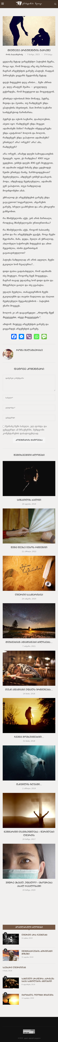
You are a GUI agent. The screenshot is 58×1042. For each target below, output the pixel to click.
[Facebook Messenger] (21, 336)
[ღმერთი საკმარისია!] (29, 573)
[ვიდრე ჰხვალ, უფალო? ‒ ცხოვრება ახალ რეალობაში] (29, 861)
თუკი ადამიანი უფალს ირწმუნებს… (29, 690)
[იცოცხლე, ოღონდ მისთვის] (11, 999)
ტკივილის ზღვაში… (29, 784)
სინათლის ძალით (29, 500)
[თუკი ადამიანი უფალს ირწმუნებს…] (29, 668)
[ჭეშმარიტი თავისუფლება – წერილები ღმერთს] (29, 810)
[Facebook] (14, 336)
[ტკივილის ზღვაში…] (29, 762)
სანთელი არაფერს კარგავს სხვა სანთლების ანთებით (38, 980)
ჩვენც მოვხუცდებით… (29, 737)
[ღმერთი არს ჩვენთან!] (11, 939)
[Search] (55, 4)
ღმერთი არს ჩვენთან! (34, 935)
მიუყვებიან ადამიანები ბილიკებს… (29, 642)
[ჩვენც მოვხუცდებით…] (29, 715)
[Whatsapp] (36, 336)
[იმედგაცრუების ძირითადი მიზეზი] (11, 955)
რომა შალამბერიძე (14, 54)
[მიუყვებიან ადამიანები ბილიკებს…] (29, 620)
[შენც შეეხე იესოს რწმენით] (29, 526)
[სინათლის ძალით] (29, 478)
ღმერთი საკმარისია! (29, 595)
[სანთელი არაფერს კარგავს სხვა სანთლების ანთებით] (11, 983)
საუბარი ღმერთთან (14, 968)
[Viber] (29, 336)
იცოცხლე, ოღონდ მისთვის (37, 995)
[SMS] (44, 336)
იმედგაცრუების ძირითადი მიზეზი (37, 952)
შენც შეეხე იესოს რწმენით (29, 547)
